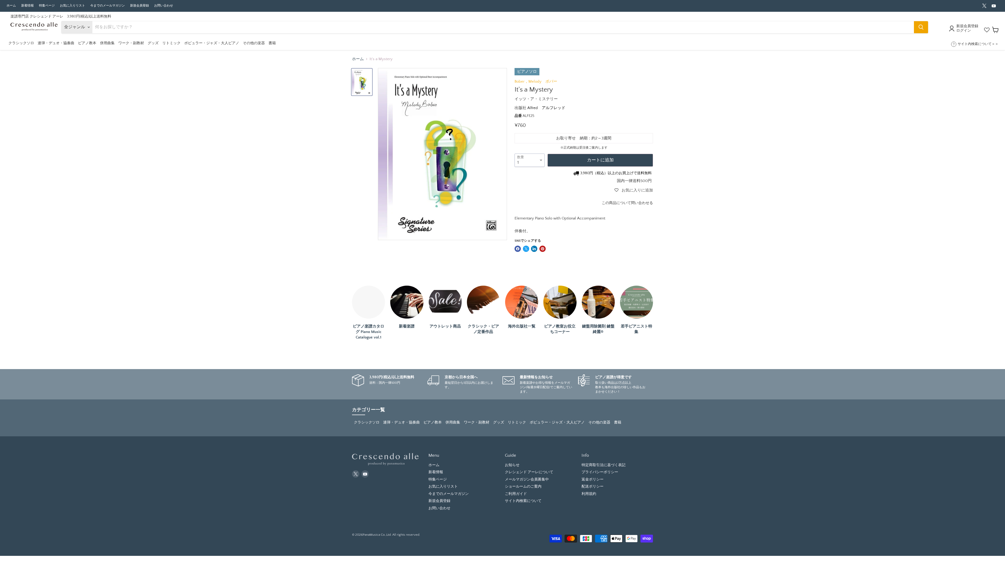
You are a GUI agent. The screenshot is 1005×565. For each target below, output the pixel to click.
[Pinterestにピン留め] (542, 249)
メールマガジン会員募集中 (527, 479)
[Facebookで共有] (518, 249)
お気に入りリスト (72, 5)
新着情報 (27, 5)
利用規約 (589, 494)
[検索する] (921, 27)
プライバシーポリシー (600, 472)
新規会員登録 (139, 5)
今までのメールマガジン (107, 5)
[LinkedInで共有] (534, 249)
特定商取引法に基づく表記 (604, 465)
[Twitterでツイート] (526, 249)
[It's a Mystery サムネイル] (361, 82)
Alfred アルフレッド (546, 108)
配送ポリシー (593, 486)
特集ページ (47, 5)
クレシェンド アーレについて (529, 472)
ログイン (963, 31)
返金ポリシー (593, 479)
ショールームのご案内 (523, 486)
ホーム (11, 5)
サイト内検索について (523, 501)
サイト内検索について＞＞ (978, 44)
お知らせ (512, 465)
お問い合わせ (163, 5)
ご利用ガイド (516, 494)
